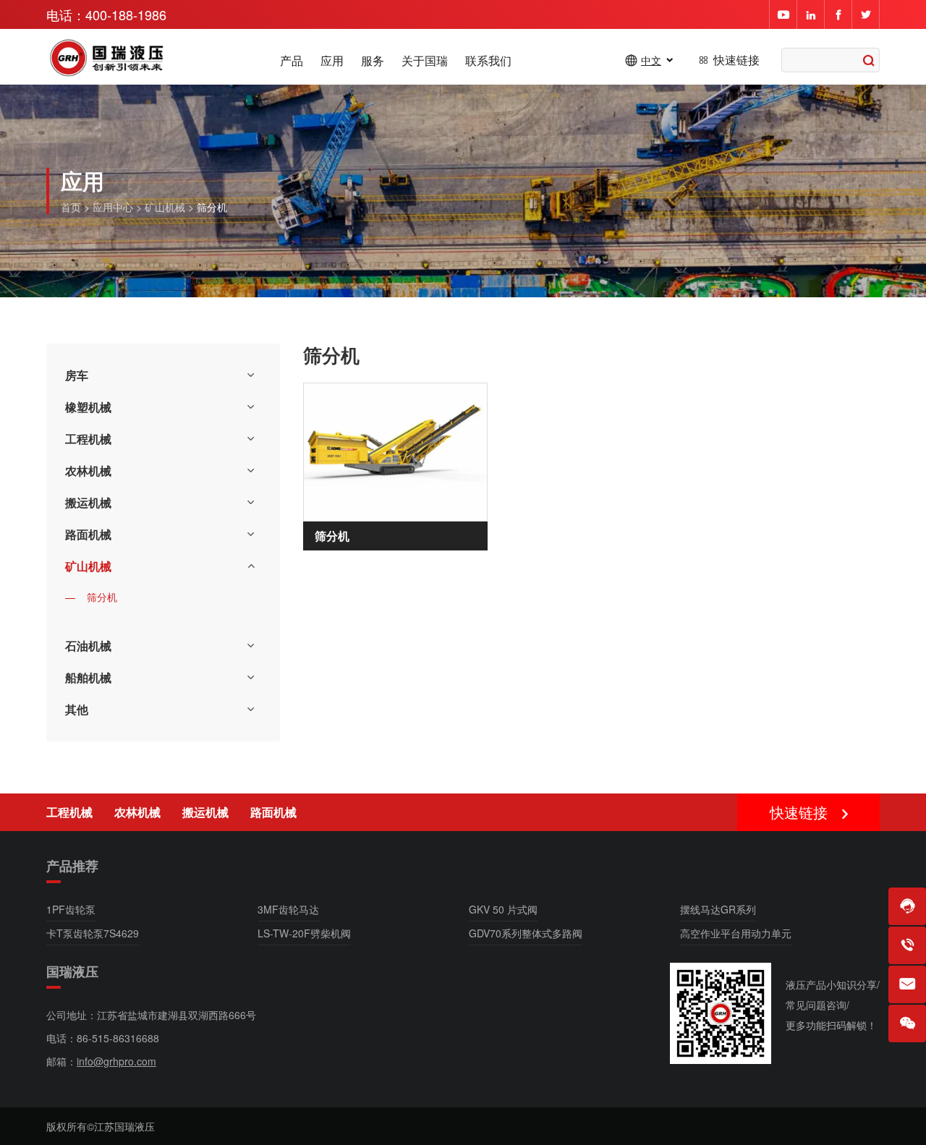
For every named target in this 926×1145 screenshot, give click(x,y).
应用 (332, 61)
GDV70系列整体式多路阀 (525, 933)
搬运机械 (88, 502)
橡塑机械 (88, 407)
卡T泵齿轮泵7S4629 (92, 933)
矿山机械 (165, 207)
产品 (291, 61)
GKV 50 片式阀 (503, 909)
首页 (71, 207)
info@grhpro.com (116, 1061)
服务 (372, 61)
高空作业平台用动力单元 (735, 933)
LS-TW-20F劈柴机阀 (304, 933)
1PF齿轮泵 (70, 909)
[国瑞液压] (107, 60)
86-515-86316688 (118, 1038)
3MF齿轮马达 (288, 909)
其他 (76, 709)
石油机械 (88, 645)
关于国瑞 (425, 61)
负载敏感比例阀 (789, 812)
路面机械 (88, 534)
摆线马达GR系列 (718, 909)
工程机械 (88, 438)
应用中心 (113, 207)
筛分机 (102, 596)
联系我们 (488, 61)
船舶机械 (88, 677)
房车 (76, 375)
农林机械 (88, 470)
